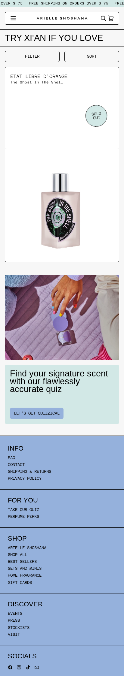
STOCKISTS (18, 627)
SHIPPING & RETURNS (29, 471)
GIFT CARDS (20, 582)
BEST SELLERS (22, 561)
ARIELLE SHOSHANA (27, 547)
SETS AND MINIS (25, 568)
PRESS (14, 620)
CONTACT (16, 464)
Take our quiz (23, 509)
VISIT (14, 634)
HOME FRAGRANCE (25, 575)
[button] (103, 18)
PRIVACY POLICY (25, 478)
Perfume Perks (23, 516)
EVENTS (15, 613)
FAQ (11, 457)
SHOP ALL (17, 554)
